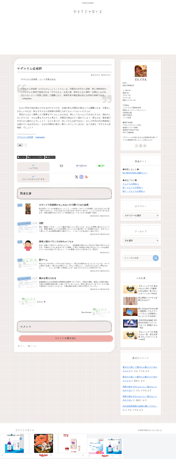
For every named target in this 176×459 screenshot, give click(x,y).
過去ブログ (51, 157)
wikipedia (40, 137)
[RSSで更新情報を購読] (86, 176)
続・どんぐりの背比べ (36, 157)
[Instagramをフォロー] (81, 176)
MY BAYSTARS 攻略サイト (135, 173)
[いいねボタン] (20, 145)
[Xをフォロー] (76, 176)
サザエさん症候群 (25, 137)
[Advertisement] (88, 36)
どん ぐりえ (141, 79)
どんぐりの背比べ (131, 184)
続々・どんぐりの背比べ (134, 191)
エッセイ (22, 157)
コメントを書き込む (65, 338)
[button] (156, 258)
